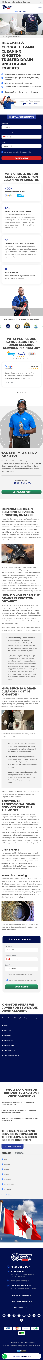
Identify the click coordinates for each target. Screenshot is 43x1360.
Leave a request (21, 492)
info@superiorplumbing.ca (20, 1281)
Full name (5, 123)
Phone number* (7, 133)
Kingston (21, 12)
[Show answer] (40, 1104)
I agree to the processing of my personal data (18, 152)
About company (20, 1295)
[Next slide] (39, 391)
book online (21, 158)
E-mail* (4, 142)
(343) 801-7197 (30, 103)
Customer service (20, 1301)
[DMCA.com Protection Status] (22, 1350)
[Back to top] (39, 1350)
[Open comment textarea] (34, 974)
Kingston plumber (31, 572)
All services (20, 1308)
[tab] (17, 392)
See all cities (7, 1195)
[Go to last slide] (4, 391)
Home (3, 37)
